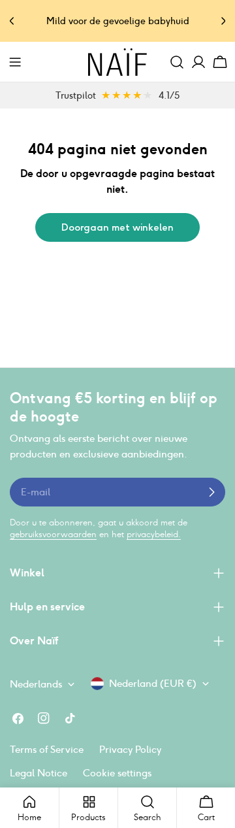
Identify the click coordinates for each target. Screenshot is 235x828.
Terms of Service (47, 749)
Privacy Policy (130, 749)
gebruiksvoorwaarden (53, 534)
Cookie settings (117, 773)
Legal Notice (38, 773)
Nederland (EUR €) (152, 683)
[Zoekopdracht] (177, 62)
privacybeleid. (154, 534)
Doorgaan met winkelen (117, 227)
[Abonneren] (211, 492)
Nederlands (36, 684)
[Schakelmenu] (15, 62)
